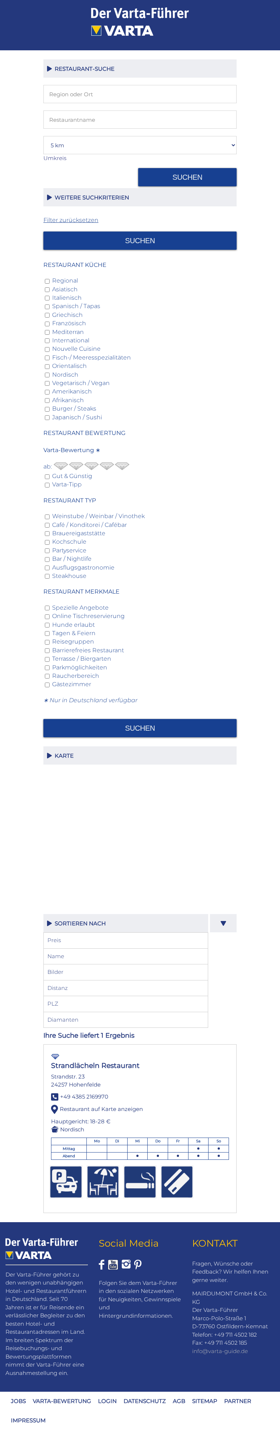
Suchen (187, 177)
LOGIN (107, 1401)
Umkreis (54, 158)
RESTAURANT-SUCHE (83, 68)
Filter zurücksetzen (70, 220)
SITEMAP (204, 1401)
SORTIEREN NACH (79, 923)
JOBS (18, 1401)
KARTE (63, 755)
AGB (179, 1401)
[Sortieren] (223, 923)
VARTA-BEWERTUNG (62, 1401)
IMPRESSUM (28, 1420)
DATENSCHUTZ (145, 1401)
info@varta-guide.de (220, 1351)
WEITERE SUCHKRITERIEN (90, 197)
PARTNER (237, 1401)
